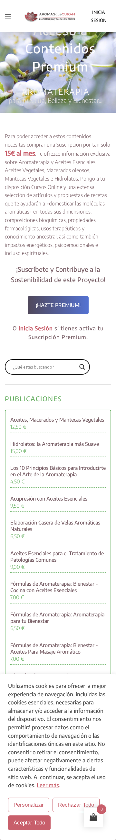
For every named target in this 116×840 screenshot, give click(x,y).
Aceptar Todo (29, 823)
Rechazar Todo (76, 805)
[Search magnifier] (82, 366)
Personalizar (29, 805)
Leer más (48, 785)
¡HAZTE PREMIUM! (58, 305)
